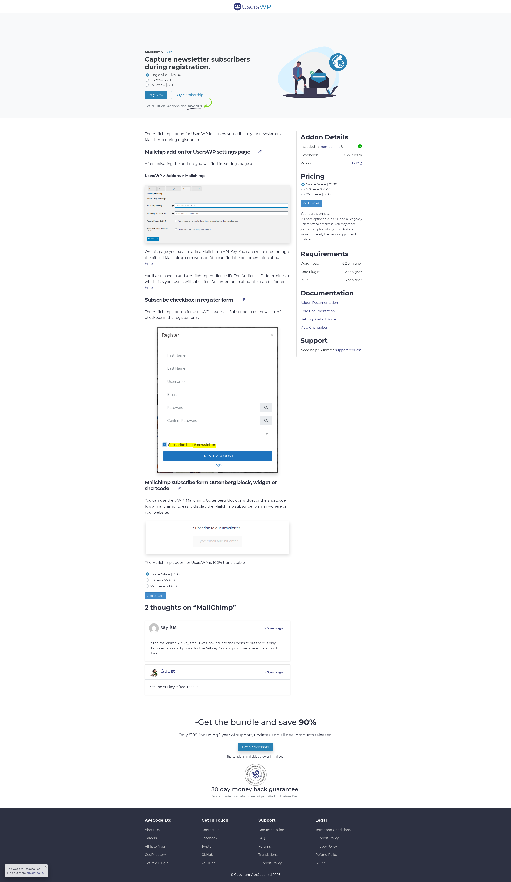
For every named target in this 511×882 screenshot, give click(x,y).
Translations (268, 855)
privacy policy (35, 872)
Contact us (210, 830)
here (149, 264)
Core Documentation (318, 311)
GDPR (320, 863)
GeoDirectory (155, 855)
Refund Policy (326, 855)
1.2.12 (168, 52)
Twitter (207, 846)
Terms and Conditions (333, 830)
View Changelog (314, 327)
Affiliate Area (155, 846)
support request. (348, 350)
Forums (264, 846)
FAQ (261, 838)
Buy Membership (189, 95)
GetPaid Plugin (157, 863)
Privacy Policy (326, 846)
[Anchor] (259, 151)
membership (330, 147)
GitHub (207, 855)
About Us (152, 830)
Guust (167, 671)
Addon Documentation (319, 303)
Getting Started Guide (318, 319)
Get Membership (255, 747)
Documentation (271, 830)
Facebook (209, 838)
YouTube (209, 863)
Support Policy (270, 863)
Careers (151, 838)
